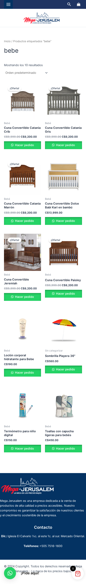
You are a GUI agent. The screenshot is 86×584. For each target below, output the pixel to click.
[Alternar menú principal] (8, 4)
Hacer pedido (24, 145)
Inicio (7, 41)
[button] (69, 4)
